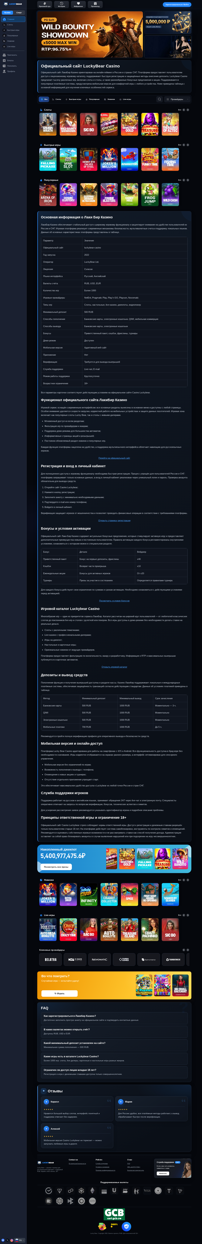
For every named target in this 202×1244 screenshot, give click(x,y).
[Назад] (183, 109)
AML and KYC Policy (133, 1167)
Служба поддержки (102, 1163)
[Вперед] (187, 109)
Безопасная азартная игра (135, 1170)
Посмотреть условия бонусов (114, 600)
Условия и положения (102, 1167)
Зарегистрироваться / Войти (177, 4)
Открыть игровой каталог (114, 667)
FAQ (128, 1163)
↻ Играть (59, 993)
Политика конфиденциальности (105, 1170)
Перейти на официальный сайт (114, 458)
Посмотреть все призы (56, 867)
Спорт (19, 13)
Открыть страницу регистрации (114, 520)
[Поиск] (159, 99)
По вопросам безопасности (77, 1163)
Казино (7, 13)
